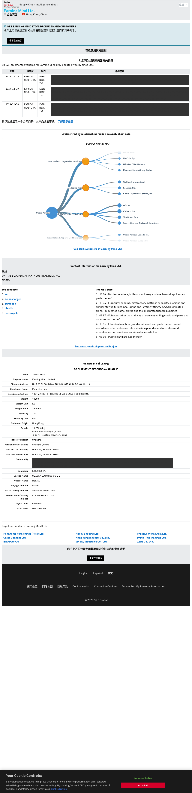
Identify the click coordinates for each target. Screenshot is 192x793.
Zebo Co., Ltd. (145, 541)
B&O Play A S (11, 541)
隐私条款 (62, 586)
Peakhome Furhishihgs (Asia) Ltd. (23, 534)
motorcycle (11, 313)
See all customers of (98, 249)
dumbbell (10, 304)
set (7, 294)
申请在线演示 (15, 41)
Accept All (143, 785)
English (83, 573)
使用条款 (32, 586)
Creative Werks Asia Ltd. (152, 534)
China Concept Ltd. (14, 537)
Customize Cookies (105, 586)
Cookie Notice (81, 586)
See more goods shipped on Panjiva (96, 346)
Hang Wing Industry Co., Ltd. (93, 537)
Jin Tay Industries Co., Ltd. (91, 541)
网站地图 (47, 586)
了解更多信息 (65, 121)
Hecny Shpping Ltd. (87, 534)
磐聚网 (11, 4)
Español (98, 573)
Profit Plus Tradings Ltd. (151, 537)
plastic (9, 308)
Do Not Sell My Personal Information (143, 586)
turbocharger (13, 299)
